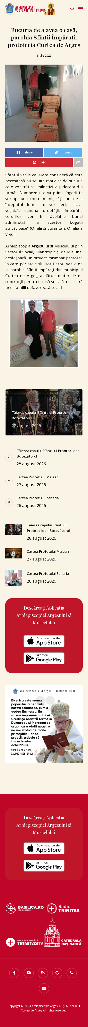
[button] (80, 9)
